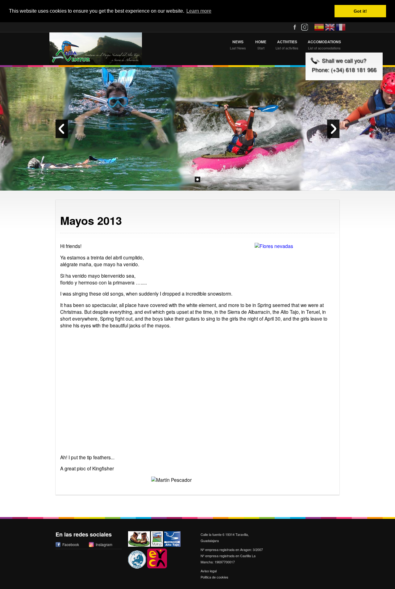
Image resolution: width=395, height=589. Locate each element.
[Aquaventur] (95, 48)
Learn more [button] (198, 11)
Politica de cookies (214, 576)
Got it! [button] (360, 11)
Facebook (70, 544)
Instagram (104, 544)
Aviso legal (209, 570)
